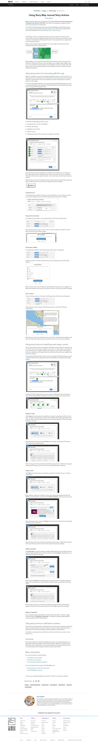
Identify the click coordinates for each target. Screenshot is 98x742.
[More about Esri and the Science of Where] (11, 721)
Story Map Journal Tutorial (59, 76)
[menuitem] (24, 721)
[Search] (85, 1)
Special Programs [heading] (66, 718)
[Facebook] (9, 727)
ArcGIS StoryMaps (32, 24)
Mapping (44, 10)
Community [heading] (33, 718)
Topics (77, 4)
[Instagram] (12, 730)
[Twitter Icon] (33, 681)
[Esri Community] (9, 730)
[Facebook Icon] (36, 681)
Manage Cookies (61, 740)
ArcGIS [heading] (21, 718)
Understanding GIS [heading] (45, 718)
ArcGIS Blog (10, 4)
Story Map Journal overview (35, 657)
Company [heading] (54, 718)
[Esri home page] (10, 2)
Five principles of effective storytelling (37, 662)
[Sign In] (89, 1)
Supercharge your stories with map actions (39, 668)
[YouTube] (14, 730)
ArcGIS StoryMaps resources (35, 670)
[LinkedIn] (14, 727)
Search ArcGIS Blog (85, 4)
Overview (72, 4)
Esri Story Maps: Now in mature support (50, 30)
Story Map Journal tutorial (34, 659)
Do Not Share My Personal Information (75, 740)
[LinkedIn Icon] (38, 681)
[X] (12, 727)
